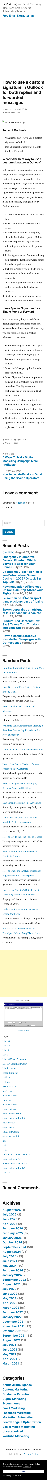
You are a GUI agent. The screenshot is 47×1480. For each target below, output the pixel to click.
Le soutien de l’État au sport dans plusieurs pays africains (23, 599)
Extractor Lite (9, 1086)
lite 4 (5, 1140)
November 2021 (14, 1326)
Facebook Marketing (17, 1413)
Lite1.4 (6, 1041)
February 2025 (13, 1233)
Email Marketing (14, 1408)
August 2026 (12, 1210)
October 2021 (12, 1331)
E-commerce (11, 1403)
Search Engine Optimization (22, 1422)
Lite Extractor (9, 1068)
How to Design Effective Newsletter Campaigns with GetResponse (22, 639)
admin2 (8, 109)
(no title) (8, 552)
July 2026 (9, 1214)
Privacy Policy (31, 1454)
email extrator (9, 1109)
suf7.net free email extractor (17, 1154)
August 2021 (11, 1340)
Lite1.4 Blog (10, 4)
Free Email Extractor (16, 15)
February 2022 (13, 1312)
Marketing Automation (18, 1417)
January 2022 (12, 1317)
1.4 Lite (6, 1077)
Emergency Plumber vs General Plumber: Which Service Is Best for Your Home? (19, 562)
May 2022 (10, 1298)
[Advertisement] (23, 42)
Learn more (27, 1467)
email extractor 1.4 (12, 1159)
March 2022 (11, 1307)
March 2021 (11, 1363)
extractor (7, 1100)
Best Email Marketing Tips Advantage (22, 802)
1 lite (5, 1149)
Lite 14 (6, 1054)
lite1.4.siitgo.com (23, 1030)
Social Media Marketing (19, 1426)
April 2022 (10, 1303)
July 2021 (9, 1345)
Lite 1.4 (6, 1045)
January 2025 (12, 1238)
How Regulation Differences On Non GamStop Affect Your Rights (23, 590)
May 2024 (10, 1265)
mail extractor (9, 1095)
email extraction (11, 1131)
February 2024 (13, 1270)
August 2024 (12, 1251)
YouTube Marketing (16, 1436)
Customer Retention (16, 1394)
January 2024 (12, 1275)
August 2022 (12, 1284)
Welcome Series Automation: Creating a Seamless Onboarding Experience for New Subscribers (23, 730)
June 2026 (10, 1219)
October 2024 (12, 1242)
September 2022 (14, 1279)
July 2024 (10, 1256)
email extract (9, 1127)
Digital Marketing (14, 1399)
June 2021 (10, 1349)
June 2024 (10, 1261)
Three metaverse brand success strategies (23, 749)
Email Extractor (10, 1072)
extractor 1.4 (9, 1122)
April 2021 (10, 1359)
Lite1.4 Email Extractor (14, 1059)
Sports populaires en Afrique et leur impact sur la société (22, 611)
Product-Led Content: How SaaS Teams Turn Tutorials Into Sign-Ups (21, 624)
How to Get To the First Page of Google (22, 836)
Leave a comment (12, 112)
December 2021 (14, 1321)
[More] (32, 16)
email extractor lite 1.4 (14, 1118)
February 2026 (13, 1228)
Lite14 (6, 1050)
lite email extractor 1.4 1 (15, 1163)
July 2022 (9, 1289)
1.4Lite (6, 1082)
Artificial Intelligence (17, 1385)
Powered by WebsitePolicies (12, 1476)
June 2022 (10, 1293)
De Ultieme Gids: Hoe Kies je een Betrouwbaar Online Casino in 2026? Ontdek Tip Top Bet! (22, 577)
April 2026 (10, 1224)
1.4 (4, 1145)
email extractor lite (12, 1113)
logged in (20, 502)
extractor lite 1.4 (11, 1136)
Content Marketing (16, 1389)
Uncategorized (11, 443)
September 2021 (14, 1335)
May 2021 (9, 1354)
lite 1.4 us (7, 1091)
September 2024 (14, 1247)
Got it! (23, 1472)
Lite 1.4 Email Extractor (15, 1063)
